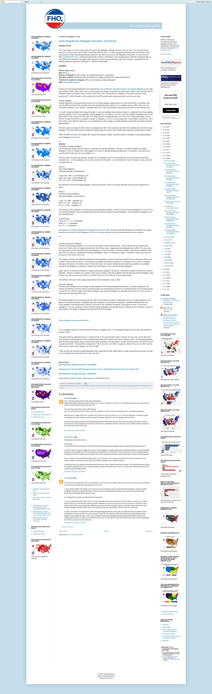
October (167, 240)
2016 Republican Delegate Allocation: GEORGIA (88, 41)
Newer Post (63, 531)
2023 (165, 135)
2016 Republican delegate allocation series (92, 385)
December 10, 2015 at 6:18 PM (74, 471)
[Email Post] (85, 383)
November (168, 237)
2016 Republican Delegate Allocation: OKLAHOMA (171, 212)
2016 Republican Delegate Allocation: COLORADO (78, 365)
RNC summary (71, 135)
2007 (165, 289)
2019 (165, 147)
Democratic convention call (42, 414)
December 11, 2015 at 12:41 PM (75, 522)
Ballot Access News (170, 315)
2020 (165, 144)
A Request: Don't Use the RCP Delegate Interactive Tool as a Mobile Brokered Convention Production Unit (99, 369)
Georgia (123, 385)
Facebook (89, 378)
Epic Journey (167, 308)
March (167, 260)
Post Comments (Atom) (75, 534)
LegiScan (165, 624)
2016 (165, 155)
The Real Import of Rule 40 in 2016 (172, 202)
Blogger (110, 678)
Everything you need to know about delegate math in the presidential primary (42, 513)
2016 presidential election (71, 385)
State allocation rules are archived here (73, 320)
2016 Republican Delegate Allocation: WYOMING (171, 165)
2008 (165, 286)
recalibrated (67, 57)
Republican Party (39, 534)
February (168, 263)
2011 (165, 278)
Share (61, 387)
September (168, 243)
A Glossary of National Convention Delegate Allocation (40, 519)
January (167, 266)
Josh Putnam (68, 437)
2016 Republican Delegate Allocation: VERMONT (171, 184)
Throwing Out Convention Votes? (171, 207)
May (166, 254)
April (166, 257)
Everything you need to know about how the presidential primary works (42, 507)
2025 (165, 130)
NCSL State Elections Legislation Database (169, 630)
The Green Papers (168, 634)
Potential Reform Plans (170, 612)
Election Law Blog (169, 299)
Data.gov (165, 640)
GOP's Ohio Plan (168, 614)
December (168, 161)
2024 (165, 133)
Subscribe (171, 110)
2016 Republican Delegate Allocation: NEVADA (171, 171)
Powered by (166, 118)
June (166, 251)
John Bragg (68, 398)
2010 (165, 281)
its (73, 57)
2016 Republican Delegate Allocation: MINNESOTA (171, 219)
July (166, 249)
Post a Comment (67, 527)
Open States (166, 627)
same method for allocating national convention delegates (121, 89)
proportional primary (71, 82)
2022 (165, 138)
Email (107, 378)
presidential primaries (132, 385)
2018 (165, 150)
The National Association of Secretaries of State (171, 637)
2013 (165, 272)
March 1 (66, 73)
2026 (165, 127)
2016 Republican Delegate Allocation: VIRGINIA (171, 178)
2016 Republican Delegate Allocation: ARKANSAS (77, 374)
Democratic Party (38, 531)
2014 (165, 269)
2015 (165, 158)
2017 (165, 153)
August (167, 246)
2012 (165, 275)
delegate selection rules (113, 385)
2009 (165, 283)
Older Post (149, 531)
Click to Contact (166, 54)
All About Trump (167, 309)
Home (106, 531)
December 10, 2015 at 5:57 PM (74, 430)
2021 (165, 141)
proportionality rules (145, 385)
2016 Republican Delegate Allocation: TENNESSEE (171, 197)
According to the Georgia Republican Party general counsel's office (84, 230)
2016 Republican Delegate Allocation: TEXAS (171, 190)
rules (76, 57)
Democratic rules (38, 412)
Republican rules (38, 417)
